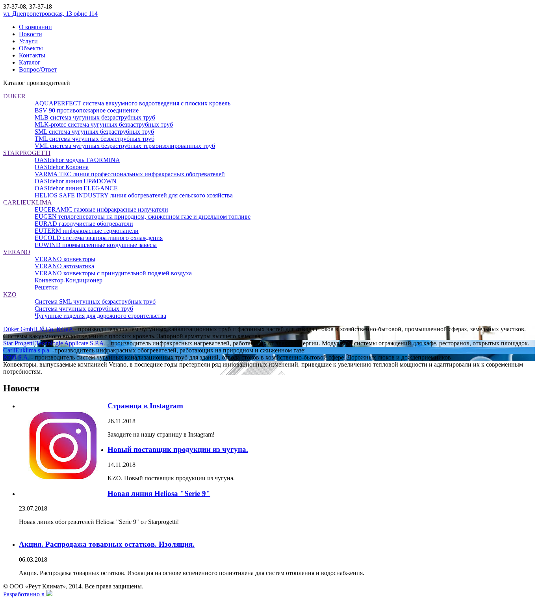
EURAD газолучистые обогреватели (84, 223)
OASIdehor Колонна (62, 167)
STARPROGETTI (26, 152)
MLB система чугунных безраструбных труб (95, 117)
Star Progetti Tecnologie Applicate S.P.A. (55, 343)
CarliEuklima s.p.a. (27, 350)
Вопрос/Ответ (38, 69)
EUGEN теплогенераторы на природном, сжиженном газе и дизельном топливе (142, 216)
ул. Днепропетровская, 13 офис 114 (50, 13)
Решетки (46, 287)
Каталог (30, 62)
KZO (10, 294)
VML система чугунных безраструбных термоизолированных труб (125, 145)
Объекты (31, 48)
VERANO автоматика (64, 266)
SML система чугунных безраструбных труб (94, 131)
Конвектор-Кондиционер (68, 280)
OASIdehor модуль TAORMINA (77, 160)
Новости (30, 34)
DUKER (14, 96)
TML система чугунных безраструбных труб (94, 138)
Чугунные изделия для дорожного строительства (100, 315)
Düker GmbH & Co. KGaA (38, 329)
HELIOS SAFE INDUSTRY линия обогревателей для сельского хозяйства (134, 195)
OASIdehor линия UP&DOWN (76, 181)
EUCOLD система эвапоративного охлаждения (99, 237)
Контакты (32, 55)
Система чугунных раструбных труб (84, 308)
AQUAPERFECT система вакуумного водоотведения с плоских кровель (132, 103)
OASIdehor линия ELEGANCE (76, 188)
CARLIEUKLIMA (27, 202)
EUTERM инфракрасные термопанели (87, 230)
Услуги (28, 41)
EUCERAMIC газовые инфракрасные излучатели (101, 209)
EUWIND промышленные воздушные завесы (96, 245)
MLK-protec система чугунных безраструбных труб (104, 124)
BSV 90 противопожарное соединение (87, 110)
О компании (35, 27)
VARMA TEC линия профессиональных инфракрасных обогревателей (130, 174)
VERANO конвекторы (65, 259)
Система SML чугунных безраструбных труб (95, 301)
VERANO (16, 252)
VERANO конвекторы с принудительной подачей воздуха (113, 273)
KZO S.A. (16, 357)
